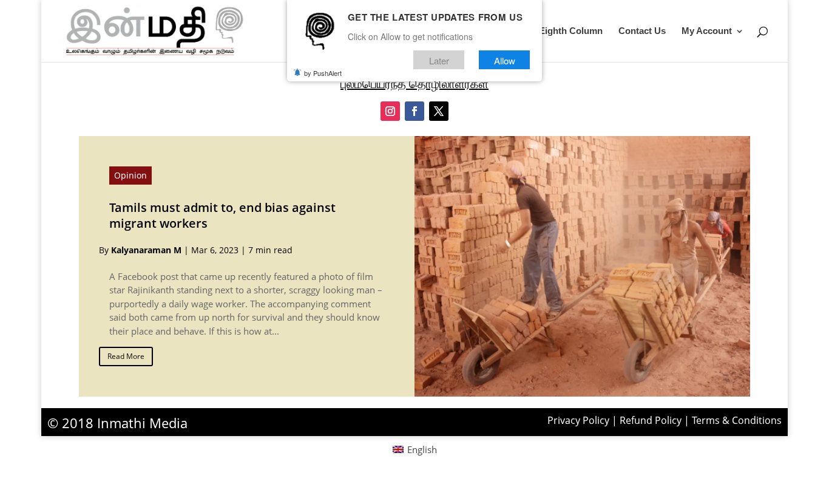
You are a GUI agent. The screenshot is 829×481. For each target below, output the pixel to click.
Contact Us (642, 31)
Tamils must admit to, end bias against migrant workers (222, 215)
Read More (125, 356)
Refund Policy (651, 420)
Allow (504, 59)
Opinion (130, 175)
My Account (707, 31)
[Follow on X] (438, 111)
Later (439, 59)
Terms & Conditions (737, 420)
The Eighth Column (562, 31)
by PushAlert (323, 73)
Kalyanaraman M (146, 250)
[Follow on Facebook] (414, 111)
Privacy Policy (578, 420)
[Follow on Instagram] (390, 111)
